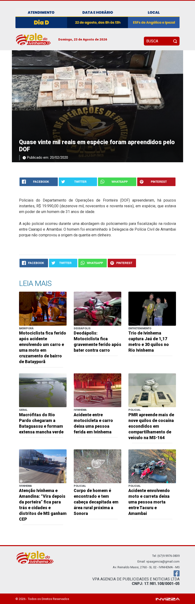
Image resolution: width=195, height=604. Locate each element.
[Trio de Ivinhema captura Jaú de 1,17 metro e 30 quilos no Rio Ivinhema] (152, 308)
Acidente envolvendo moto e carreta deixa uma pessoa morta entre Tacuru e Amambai (149, 502)
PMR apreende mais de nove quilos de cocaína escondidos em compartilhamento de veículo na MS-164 (151, 426)
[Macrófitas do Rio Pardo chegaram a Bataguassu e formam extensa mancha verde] (43, 390)
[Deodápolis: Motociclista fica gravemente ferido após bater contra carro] (97, 308)
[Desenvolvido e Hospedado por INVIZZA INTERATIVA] (168, 598)
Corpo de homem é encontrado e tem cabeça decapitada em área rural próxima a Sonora (96, 502)
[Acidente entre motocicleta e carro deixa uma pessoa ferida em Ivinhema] (97, 390)
